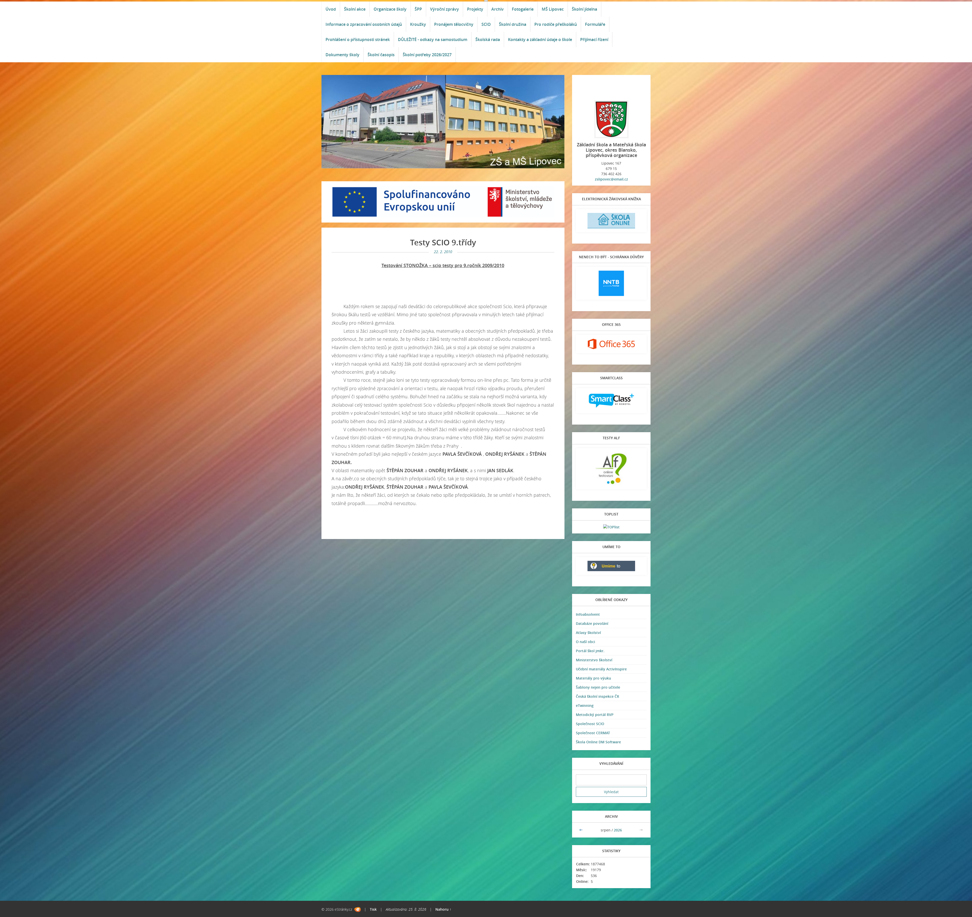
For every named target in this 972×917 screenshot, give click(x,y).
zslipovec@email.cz (611, 179)
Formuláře (595, 24)
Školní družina (512, 24)
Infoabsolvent (588, 614)
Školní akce (355, 9)
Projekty (475, 9)
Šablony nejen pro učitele (598, 687)
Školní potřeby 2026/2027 (427, 54)
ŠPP (418, 9)
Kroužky (418, 24)
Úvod (331, 9)
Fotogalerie (523, 9)
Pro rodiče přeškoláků (555, 24)
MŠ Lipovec (553, 9)
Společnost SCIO (590, 723)
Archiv (497, 9)
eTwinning (585, 705)
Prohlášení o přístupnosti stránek (358, 39)
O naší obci (585, 641)
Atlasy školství (588, 632)
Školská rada (487, 39)
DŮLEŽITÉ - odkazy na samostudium (432, 39)
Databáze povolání (592, 623)
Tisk (373, 909)
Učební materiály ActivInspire (601, 669)
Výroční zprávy (444, 9)
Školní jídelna (584, 9)
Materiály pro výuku (593, 678)
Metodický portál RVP (595, 714)
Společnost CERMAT (593, 732)
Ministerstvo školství (594, 659)
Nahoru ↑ (443, 909)
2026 (618, 830)
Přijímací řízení (594, 39)
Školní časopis (381, 54)
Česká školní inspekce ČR (597, 696)
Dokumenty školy (342, 54)
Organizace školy (390, 9)
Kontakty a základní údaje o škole (540, 39)
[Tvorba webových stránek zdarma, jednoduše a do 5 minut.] (357, 909)
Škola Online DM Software (598, 742)
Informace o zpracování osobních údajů (364, 24)
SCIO (486, 24)
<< (581, 830)
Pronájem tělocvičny (453, 24)
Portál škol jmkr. (590, 650)
